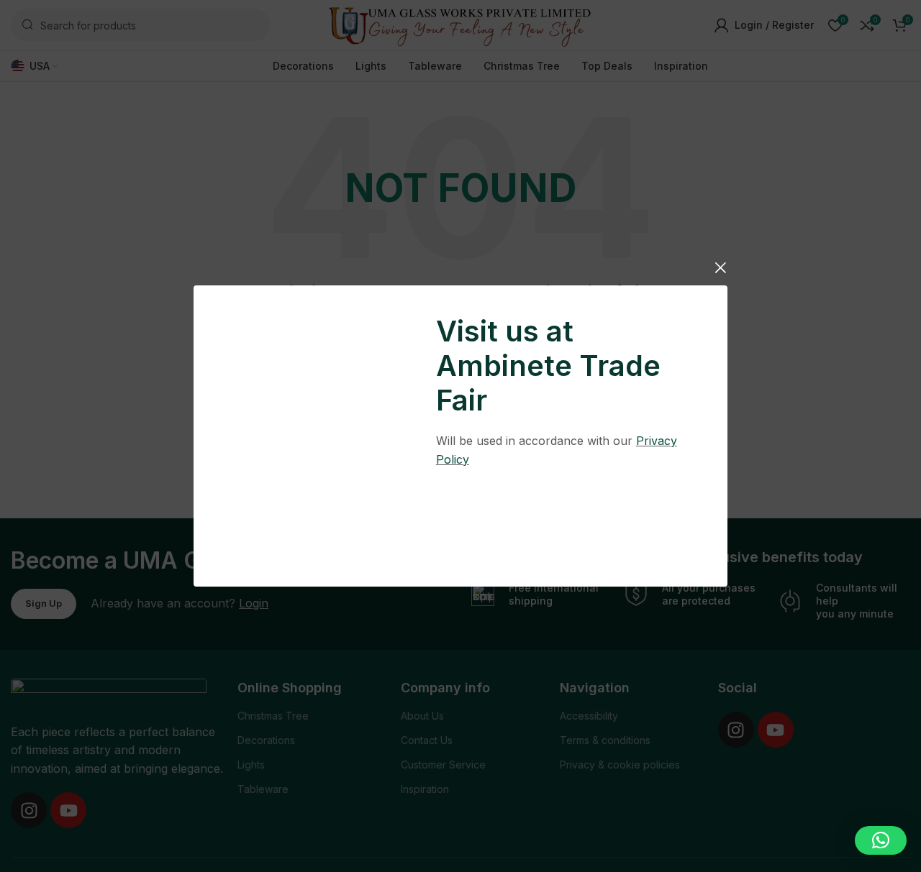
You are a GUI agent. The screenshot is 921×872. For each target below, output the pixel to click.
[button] (881, 840)
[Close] (720, 267)
